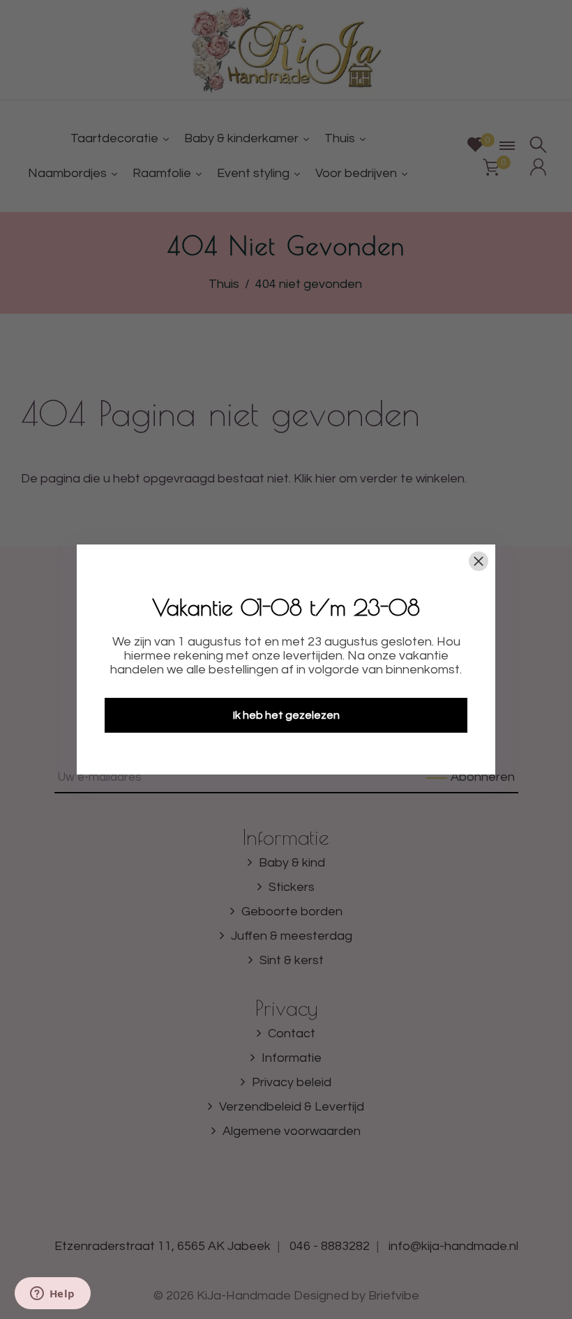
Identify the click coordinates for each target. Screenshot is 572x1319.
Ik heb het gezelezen (286, 715)
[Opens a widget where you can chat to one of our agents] (52, 1294)
